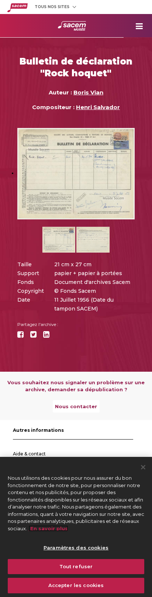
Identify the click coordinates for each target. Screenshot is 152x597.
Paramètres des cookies (76, 548)
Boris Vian (88, 92)
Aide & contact (29, 454)
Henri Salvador (98, 107)
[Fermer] (143, 467)
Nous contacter (76, 406)
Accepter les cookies (76, 585)
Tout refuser (76, 566)
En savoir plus (48, 528)
